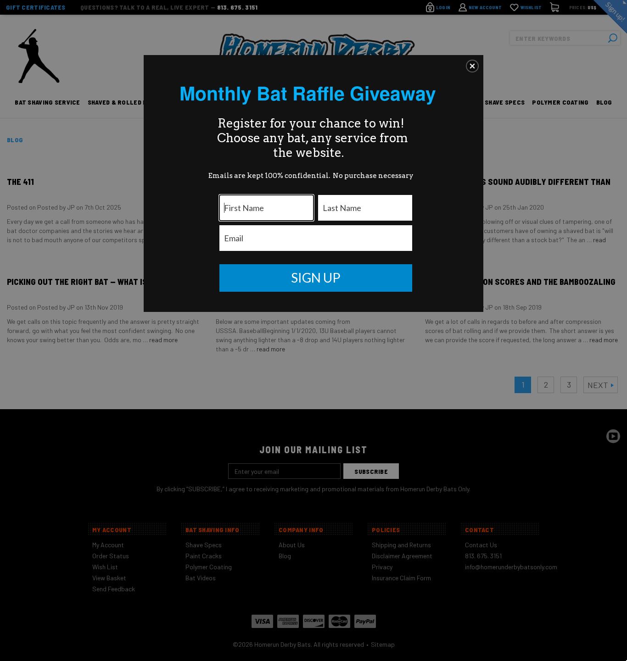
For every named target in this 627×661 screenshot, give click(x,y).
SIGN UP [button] (316, 277)
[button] (472, 66)
